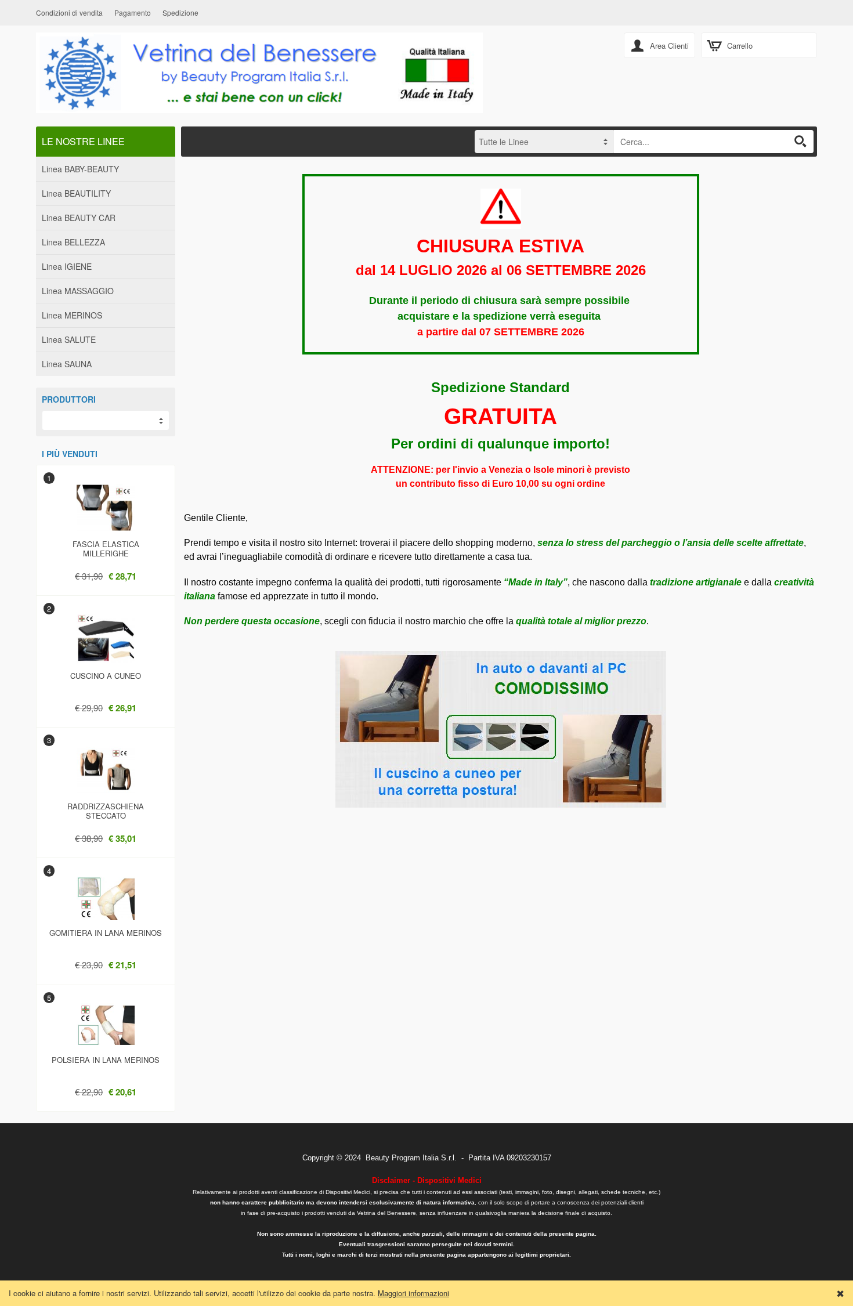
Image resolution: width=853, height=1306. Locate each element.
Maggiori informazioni (413, 1292)
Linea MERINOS (72, 315)
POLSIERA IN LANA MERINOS (106, 1059)
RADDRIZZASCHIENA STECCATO (105, 811)
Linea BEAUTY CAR (78, 217)
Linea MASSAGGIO (78, 290)
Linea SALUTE (69, 339)
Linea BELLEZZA (73, 242)
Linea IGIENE (67, 266)
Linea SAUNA (67, 364)
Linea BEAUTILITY (76, 193)
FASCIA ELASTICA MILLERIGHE (106, 548)
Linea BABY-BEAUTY (80, 169)
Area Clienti (669, 45)
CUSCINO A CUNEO (105, 675)
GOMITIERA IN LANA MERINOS (105, 932)
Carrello (740, 45)
